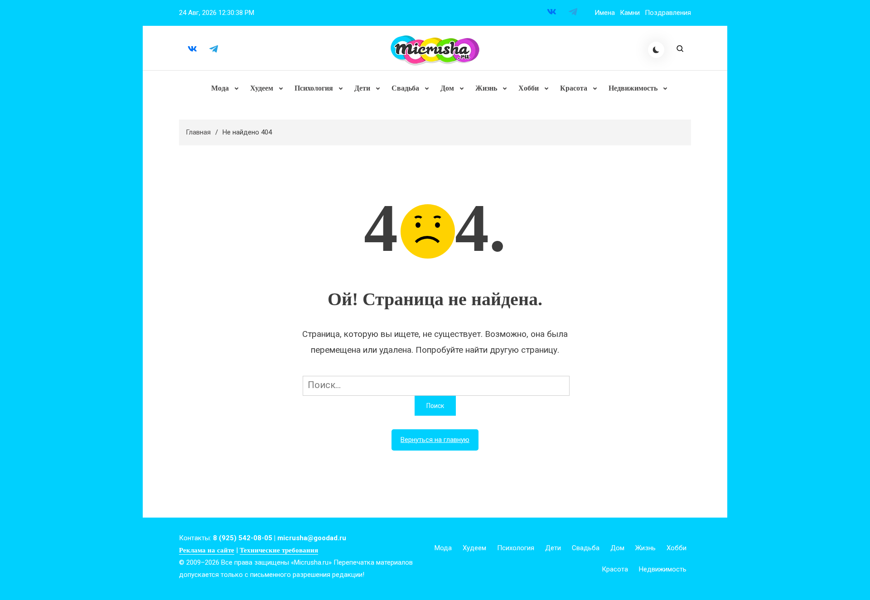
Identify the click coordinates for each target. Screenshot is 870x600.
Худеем (261, 88)
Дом (447, 88)
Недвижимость (633, 88)
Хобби (528, 88)
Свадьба (405, 88)
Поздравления (668, 13)
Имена (604, 13)
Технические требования (279, 550)
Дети (362, 88)
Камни (630, 13)
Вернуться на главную (435, 440)
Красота (573, 88)
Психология (314, 88)
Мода (220, 88)
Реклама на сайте (206, 550)
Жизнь (486, 88)
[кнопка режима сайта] (656, 50)
